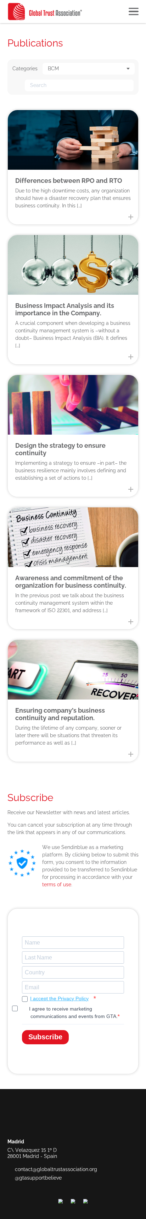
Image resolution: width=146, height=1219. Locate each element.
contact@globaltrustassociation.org (56, 1169)
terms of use (56, 884)
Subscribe (45, 1037)
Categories (25, 68)
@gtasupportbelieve (38, 1178)
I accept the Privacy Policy (59, 998)
